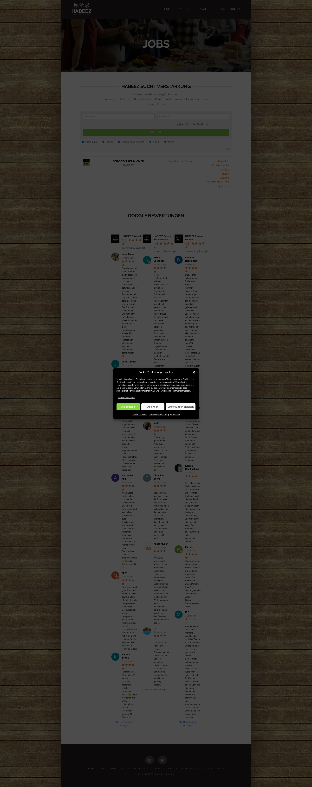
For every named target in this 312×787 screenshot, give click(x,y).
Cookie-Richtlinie (139, 415)
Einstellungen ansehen (181, 406)
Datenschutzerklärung (159, 415)
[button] (193, 372)
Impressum (175, 415)
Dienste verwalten (126, 397)
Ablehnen (152, 406)
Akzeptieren (128, 406)
